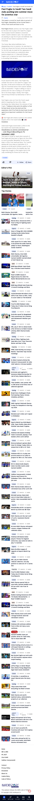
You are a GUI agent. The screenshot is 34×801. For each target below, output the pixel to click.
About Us (4, 773)
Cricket (5, 209)
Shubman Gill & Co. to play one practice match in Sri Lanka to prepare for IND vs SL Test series (21, 455)
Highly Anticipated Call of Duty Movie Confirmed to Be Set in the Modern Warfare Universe (21, 719)
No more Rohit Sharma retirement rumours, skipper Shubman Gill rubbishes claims (21, 528)
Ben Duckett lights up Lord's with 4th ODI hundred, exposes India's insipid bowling (21, 657)
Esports (14, 228)
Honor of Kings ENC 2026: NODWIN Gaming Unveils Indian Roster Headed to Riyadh (21, 233)
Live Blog (14, 632)
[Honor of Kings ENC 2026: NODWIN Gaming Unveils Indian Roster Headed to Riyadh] (6, 231)
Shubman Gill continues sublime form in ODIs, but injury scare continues (21, 626)
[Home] (12, 2)
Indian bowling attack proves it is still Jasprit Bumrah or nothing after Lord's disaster (21, 647)
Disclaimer (5, 771)
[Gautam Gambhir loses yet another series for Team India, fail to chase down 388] (6, 635)
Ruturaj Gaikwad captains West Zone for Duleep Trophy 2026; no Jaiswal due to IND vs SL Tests (21, 445)
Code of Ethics (6, 779)
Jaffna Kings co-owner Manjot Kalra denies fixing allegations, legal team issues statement (21, 668)
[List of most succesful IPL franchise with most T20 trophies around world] (6, 728)
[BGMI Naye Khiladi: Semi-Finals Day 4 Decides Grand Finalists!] (6, 266)
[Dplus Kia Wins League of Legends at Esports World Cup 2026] (6, 549)
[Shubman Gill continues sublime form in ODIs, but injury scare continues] (6, 624)
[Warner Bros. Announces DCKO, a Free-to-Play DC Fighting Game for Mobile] (6, 221)
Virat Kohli (5, 757)
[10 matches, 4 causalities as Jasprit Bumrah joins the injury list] (6, 676)
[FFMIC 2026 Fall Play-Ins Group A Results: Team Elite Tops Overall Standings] (6, 350)
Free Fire (14, 301)
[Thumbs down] (10, 162)
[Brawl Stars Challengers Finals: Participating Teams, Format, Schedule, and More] (6, 393)
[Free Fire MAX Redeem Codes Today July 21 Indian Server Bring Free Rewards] (6, 304)
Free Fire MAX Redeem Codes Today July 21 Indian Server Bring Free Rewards (21, 306)
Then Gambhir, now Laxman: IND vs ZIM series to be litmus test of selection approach (21, 384)
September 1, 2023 (8, 134)
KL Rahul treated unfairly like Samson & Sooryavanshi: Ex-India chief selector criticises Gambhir (21, 362)
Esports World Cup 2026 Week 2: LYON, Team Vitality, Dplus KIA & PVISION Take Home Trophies (21, 424)
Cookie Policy (6, 776)
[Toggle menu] (3, 2)
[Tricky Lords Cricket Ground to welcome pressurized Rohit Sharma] (6, 706)
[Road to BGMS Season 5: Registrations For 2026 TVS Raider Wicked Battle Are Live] (6, 275)
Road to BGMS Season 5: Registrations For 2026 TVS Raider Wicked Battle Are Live (20, 277)
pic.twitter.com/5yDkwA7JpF (19, 130)
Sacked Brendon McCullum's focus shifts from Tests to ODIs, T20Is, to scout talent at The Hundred (21, 295)
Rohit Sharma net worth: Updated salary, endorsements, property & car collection (21, 697)
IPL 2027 (4, 754)
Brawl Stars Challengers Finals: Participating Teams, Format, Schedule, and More (21, 395)
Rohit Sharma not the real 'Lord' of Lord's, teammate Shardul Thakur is (21, 518)
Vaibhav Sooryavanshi (8, 760)
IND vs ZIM (10, 799)
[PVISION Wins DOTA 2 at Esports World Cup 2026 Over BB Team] (6, 507)
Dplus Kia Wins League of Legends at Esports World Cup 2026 (20, 551)
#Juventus (5, 122)
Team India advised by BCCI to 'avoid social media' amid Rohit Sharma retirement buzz (21, 740)
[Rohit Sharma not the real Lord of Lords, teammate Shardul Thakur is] (6, 516)
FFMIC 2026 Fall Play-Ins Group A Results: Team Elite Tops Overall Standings (21, 352)
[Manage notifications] (29, 791)
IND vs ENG (5, 752)
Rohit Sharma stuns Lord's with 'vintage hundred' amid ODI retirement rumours (21, 616)
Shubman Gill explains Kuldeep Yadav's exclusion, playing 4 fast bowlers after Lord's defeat (21, 435)
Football (5, 157)
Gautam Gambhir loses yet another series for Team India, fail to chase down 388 (20, 636)
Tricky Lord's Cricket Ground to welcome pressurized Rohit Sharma (21, 707)
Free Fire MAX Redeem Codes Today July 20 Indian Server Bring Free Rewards (21, 574)
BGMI (13, 263)
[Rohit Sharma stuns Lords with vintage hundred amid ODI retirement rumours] (6, 614)
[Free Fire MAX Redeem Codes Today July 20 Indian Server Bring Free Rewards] (6, 572)
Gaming (14, 218)
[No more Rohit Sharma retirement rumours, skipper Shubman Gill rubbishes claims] (6, 526)
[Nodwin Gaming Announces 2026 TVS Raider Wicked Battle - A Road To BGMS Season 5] (6, 595)
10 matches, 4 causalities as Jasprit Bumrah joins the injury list (20, 678)
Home (3, 749)
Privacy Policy (6, 768)
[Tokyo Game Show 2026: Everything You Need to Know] (6, 686)
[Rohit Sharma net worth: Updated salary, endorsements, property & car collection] (6, 695)
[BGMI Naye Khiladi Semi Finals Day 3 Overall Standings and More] (6, 284)
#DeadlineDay (6, 130)
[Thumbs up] (3, 162)
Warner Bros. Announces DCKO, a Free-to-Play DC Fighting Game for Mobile (21, 223)
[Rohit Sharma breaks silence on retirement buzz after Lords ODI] (6, 486)
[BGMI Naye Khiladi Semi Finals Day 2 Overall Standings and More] (6, 604)
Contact (4, 765)
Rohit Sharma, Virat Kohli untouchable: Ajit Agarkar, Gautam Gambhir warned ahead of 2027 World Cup (12, 213)
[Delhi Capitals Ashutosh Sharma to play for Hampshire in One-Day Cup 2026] (6, 404)
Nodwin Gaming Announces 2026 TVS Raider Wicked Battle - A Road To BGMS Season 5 (21, 597)
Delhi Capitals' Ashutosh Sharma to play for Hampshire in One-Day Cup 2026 (21, 405)
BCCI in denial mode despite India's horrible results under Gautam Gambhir (20, 466)
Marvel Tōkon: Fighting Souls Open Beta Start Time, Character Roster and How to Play (21, 341)
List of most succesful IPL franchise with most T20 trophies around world (21, 730)
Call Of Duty (14, 368)
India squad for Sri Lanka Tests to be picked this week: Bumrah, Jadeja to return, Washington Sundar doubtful (17, 180)
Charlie (6, 18)
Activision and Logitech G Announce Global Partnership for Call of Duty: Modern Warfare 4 (21, 374)
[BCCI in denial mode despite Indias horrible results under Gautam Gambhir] (6, 464)
